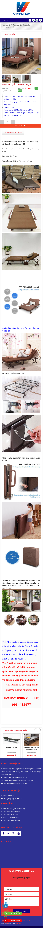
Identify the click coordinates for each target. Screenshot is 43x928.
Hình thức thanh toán (10, 817)
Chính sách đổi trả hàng (11, 820)
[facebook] (30, 20)
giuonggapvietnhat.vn (18, 783)
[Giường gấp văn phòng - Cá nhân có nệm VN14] (31, 740)
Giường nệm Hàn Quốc (21, 25)
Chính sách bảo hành (10, 814)
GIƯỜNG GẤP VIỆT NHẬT (23, 921)
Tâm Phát (18, 923)
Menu (6, 20)
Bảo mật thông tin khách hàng (13, 809)
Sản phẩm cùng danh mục (16, 730)
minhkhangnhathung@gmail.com (21, 780)
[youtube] (36, 20)
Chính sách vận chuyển (11, 811)
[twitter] (33, 20)
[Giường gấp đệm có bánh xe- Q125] (12, 740)
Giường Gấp (10, 27)
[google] (40, 20)
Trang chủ (6, 25)
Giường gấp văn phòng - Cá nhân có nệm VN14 (31, 750)
